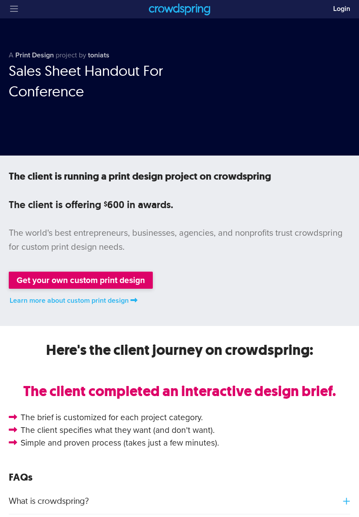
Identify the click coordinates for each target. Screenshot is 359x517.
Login (341, 8)
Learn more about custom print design (69, 300)
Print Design (34, 55)
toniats (98, 55)
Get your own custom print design (81, 280)
